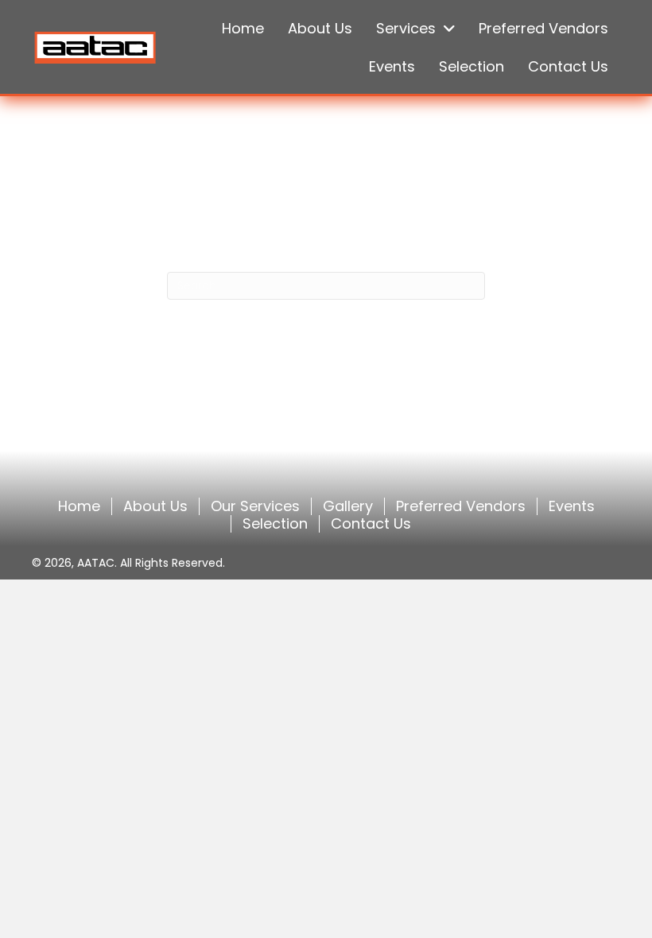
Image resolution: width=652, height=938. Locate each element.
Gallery (348, 506)
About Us (155, 506)
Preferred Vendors (461, 506)
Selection (275, 524)
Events (572, 506)
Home (79, 506)
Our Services (255, 506)
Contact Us (371, 524)
